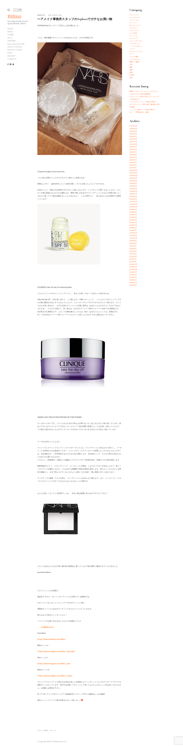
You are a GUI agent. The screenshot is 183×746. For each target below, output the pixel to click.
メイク (131, 54)
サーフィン (133, 23)
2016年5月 (133, 282)
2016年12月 (133, 264)
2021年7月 (133, 152)
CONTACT (11, 59)
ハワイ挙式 (133, 33)
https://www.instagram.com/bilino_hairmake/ (56, 651)
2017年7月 (132, 246)
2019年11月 (133, 204)
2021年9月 (133, 147)
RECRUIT (11, 56)
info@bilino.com (47, 627)
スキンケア (133, 28)
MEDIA (10, 32)
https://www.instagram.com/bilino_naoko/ (54, 676)
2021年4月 (133, 160)
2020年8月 (133, 181)
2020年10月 (133, 175)
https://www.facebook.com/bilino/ (51, 639)
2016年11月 (133, 267)
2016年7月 (133, 277)
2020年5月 (133, 188)
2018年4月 (133, 222)
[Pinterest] (13, 64)
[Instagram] (10, 64)
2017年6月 (133, 248)
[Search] (8, 10)
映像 (130, 70)
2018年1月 (133, 230)
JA (15, 10)
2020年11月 (133, 173)
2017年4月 (133, 254)
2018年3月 (133, 225)
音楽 (130, 77)
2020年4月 (133, 191)
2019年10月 (133, 207)
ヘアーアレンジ (134, 43)
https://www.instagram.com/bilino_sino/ (54, 664)
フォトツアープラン (136, 41)
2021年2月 (133, 165)
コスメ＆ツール (54, 15)
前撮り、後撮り (134, 62)
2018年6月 (133, 217)
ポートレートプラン (136, 51)
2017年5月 (133, 251)
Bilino (14, 16)
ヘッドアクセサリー (136, 46)
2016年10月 (133, 269)
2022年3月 (133, 131)
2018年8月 (133, 212)
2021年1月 (132, 168)
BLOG (9, 38)
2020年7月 (133, 183)
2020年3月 (133, 194)
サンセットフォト (135, 25)
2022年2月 (133, 134)
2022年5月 (133, 126)
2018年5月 (133, 220)
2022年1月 (133, 136)
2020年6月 (133, 186)
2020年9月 (133, 178)
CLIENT (10, 35)
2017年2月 (133, 259)
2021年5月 (133, 157)
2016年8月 (133, 275)
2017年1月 (132, 262)
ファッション (133, 36)
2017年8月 (133, 243)
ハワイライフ (133, 30)
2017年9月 (133, 241)
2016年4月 (133, 285)
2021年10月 (133, 144)
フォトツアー (133, 38)
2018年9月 (133, 209)
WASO (10, 53)
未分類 (131, 75)
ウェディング (133, 15)
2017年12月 (133, 233)
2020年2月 (133, 196)
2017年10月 (133, 238)
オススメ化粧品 (43, 730)
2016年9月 (133, 272)
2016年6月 (133, 280)
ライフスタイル (134, 59)
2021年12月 (133, 139)
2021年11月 (133, 142)
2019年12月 (133, 202)
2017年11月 (133, 235)
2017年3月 (133, 256)
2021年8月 (133, 149)
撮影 (130, 67)
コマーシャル (133, 20)
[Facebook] (7, 64)
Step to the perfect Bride (16, 44)
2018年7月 (133, 215)
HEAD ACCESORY (14, 47)
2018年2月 (133, 228)
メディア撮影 (133, 57)
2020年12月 (133, 170)
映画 (130, 72)
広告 (130, 64)
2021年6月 (133, 155)
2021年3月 (133, 162)
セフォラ (53, 730)
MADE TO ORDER (14, 50)
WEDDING (11, 41)
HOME (10, 29)
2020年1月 (133, 199)
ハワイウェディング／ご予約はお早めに (142, 102)
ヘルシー (132, 49)
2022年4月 (133, 128)
